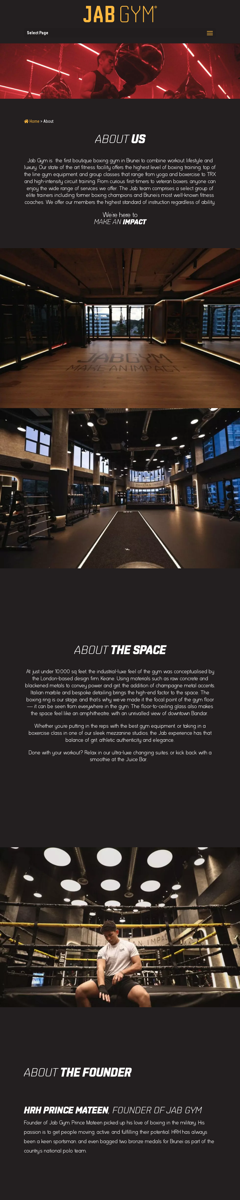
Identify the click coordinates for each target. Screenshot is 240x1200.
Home (34, 121)
